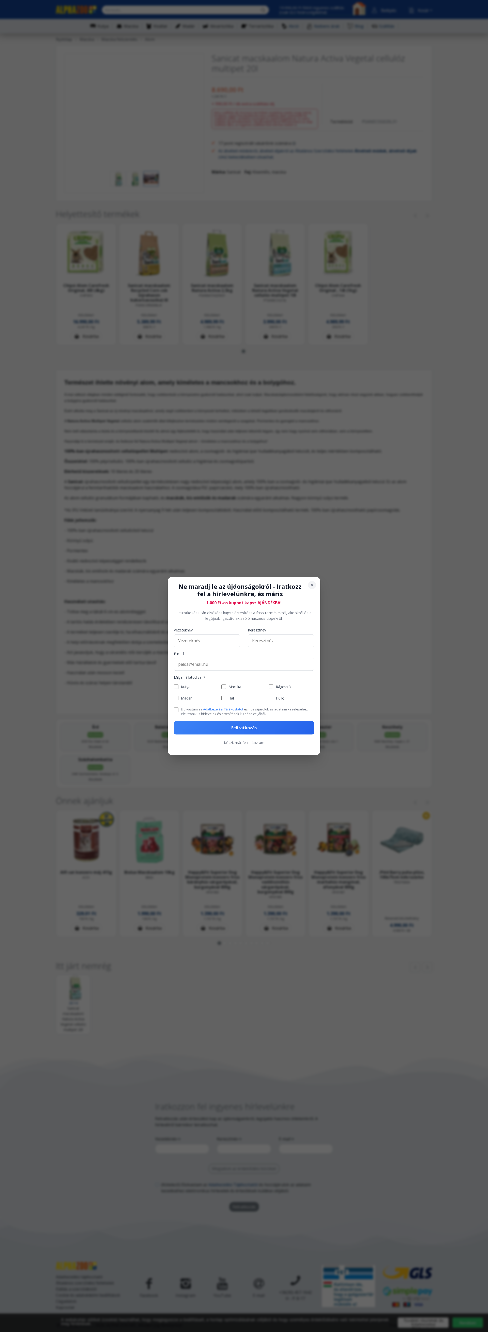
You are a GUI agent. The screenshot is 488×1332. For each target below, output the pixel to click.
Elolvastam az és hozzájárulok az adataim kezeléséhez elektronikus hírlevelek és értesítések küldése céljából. (244, 711)
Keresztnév (257, 630)
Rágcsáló (283, 686)
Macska (234, 686)
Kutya (185, 686)
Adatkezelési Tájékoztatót (223, 709)
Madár (186, 698)
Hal (231, 698)
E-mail (179, 653)
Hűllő (280, 698)
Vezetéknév (183, 630)
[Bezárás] (312, 585)
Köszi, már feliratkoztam (244, 742)
